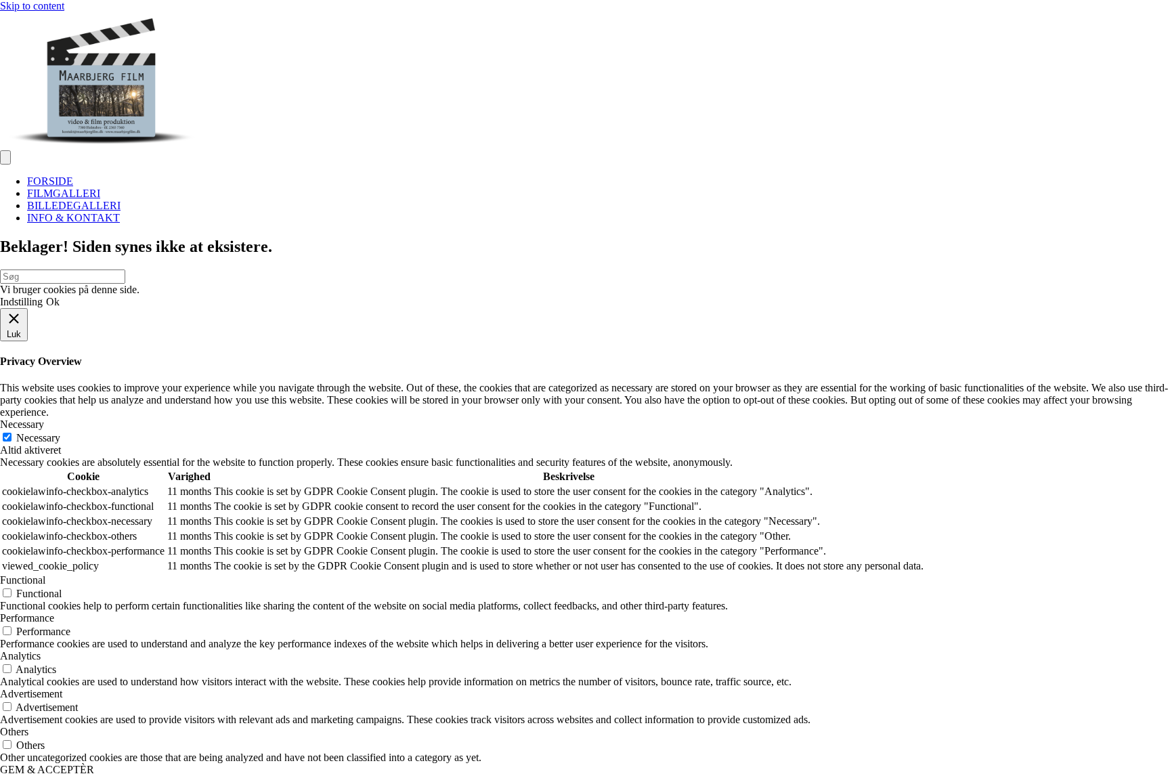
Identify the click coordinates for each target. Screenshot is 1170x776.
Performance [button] (27, 618)
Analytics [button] (20, 656)
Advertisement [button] (31, 693)
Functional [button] (22, 580)
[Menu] (5, 157)
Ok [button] (53, 301)
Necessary (38, 438)
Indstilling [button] (21, 301)
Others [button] (14, 731)
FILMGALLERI (63, 193)
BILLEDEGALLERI (74, 205)
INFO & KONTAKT (73, 217)
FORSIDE (50, 181)
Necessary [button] (22, 424)
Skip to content (32, 6)
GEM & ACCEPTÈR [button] (47, 769)
